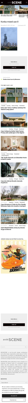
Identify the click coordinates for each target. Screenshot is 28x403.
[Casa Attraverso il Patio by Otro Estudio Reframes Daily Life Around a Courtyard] (14, 193)
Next (27, 11)
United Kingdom (5, 155)
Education (11, 225)
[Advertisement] (14, 294)
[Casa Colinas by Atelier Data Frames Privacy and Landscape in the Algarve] (14, 120)
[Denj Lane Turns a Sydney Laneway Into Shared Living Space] (9, 9)
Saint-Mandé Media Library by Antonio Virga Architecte (13, 228)
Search (25, 347)
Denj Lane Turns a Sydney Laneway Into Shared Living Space (9, 15)
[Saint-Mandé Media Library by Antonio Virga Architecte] (14, 216)
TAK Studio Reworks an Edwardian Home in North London (14, 158)
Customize (13, 400)
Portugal (16, 129)
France (16, 225)
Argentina (11, 202)
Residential (21, 105)
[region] (14, 393)
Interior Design (15, 105)
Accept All (14, 395)
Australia (3, 105)
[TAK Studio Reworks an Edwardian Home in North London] (14, 143)
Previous (1, 11)
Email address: (14, 61)
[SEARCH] (26, 2)
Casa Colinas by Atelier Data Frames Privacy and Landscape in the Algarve (12, 132)
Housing (8, 105)
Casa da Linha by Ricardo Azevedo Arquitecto (11, 182)
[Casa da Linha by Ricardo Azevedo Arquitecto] (14, 169)
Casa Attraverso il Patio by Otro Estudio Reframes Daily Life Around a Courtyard (13, 205)
